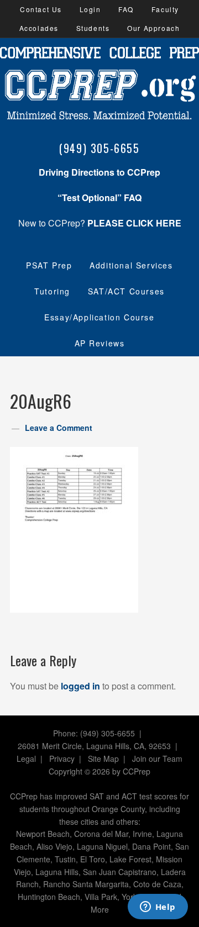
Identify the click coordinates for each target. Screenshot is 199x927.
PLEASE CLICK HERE (134, 223)
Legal (26, 758)
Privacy (62, 758)
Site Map (103, 758)
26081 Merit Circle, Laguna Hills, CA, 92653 (94, 745)
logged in (80, 686)
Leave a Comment (58, 427)
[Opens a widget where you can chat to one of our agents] (157, 907)
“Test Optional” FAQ (99, 197)
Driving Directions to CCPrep (99, 172)
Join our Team (157, 758)
